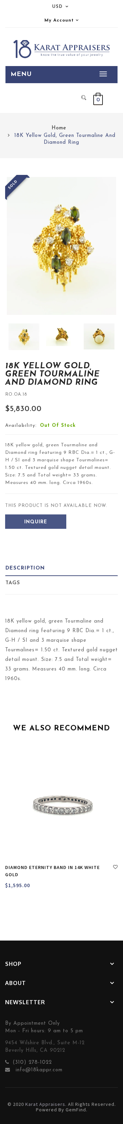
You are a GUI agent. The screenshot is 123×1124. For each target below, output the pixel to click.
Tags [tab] (12, 583)
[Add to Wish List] (115, 868)
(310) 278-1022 (32, 1062)
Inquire (35, 522)
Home (59, 128)
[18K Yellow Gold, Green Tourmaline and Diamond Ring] (24, 337)
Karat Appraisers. (46, 1104)
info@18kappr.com (38, 1070)
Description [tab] (25, 568)
